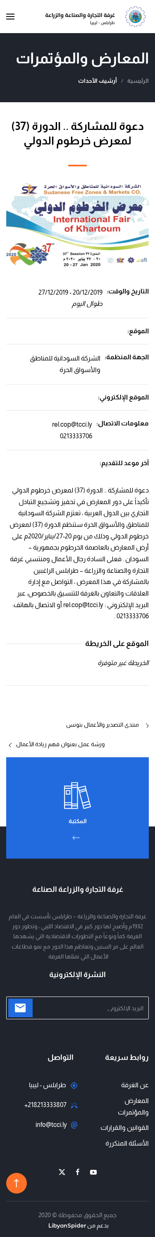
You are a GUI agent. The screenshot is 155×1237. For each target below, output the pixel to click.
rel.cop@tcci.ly (72, 424)
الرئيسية (138, 80)
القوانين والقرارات (124, 1127)
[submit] (20, 1008)
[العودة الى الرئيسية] (97, 16)
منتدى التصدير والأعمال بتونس (102, 724)
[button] (10, 16)
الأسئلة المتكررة (127, 1143)
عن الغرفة (135, 1084)
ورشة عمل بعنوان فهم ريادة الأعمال (60, 744)
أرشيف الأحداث (97, 80)
